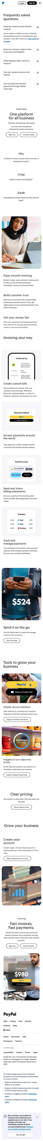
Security (28, 1021)
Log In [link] (22, 3)
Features (7, 1025)
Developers (8, 1041)
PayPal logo (3, 3)
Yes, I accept (20, 1135)
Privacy (28, 1052)
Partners (18, 1041)
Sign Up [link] (32, 3)
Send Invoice (28, 946)
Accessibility (8, 1052)
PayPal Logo (10, 1014)
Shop (15, 1025)
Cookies (19, 1052)
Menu (40, 3)
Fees (20, 1021)
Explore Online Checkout (17, 719)
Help (5, 1021)
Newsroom (15, 1037)
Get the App (11, 640)
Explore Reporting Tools (16, 775)
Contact (13, 1021)
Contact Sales (28, 135)
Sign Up (12, 135)
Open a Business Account (17, 858)
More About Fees (21, 807)
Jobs (24, 1037)
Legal (35, 1052)
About (6, 1037)
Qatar (8, 1030)
